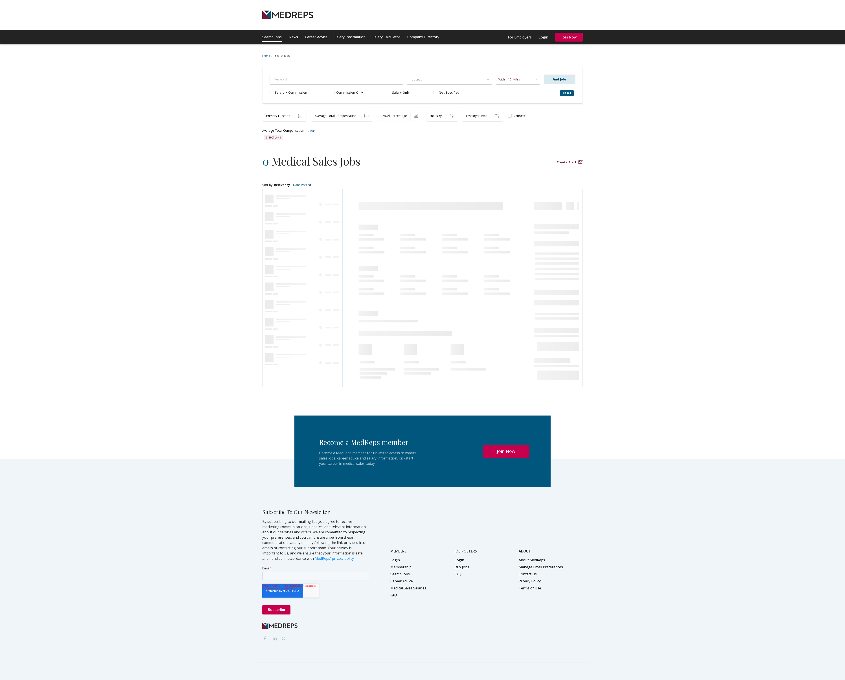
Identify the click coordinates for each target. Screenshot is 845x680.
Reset (567, 93)
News (293, 37)
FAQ (393, 595)
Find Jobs (560, 79)
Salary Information (350, 37)
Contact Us (528, 574)
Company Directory (423, 37)
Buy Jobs (462, 567)
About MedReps (532, 560)
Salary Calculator (386, 37)
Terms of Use (530, 588)
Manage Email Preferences (541, 567)
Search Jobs (272, 37)
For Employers (520, 37)
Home (267, 56)
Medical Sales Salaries (408, 588)
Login (543, 37)
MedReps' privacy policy (334, 558)
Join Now (569, 37)
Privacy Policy (530, 581)
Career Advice (316, 37)
